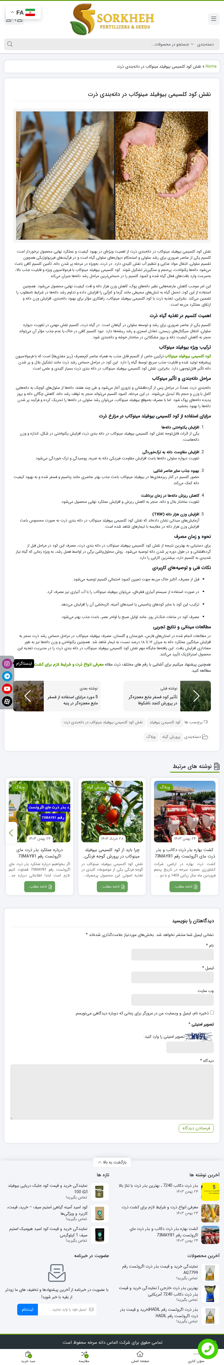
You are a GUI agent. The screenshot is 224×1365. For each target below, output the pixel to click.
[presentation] (11, 833)
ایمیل (208, 968)
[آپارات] (7, 701)
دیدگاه (207, 1061)
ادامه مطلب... (183, 886)
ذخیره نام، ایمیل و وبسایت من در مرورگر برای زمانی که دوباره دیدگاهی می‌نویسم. (142, 1013)
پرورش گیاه (171, 737)
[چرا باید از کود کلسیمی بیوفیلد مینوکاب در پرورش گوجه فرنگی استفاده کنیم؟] (112, 811)
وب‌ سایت (206, 991)
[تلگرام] (7, 676)
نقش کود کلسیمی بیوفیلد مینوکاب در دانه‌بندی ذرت (103, 722)
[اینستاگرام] (7, 664)
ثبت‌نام (27, 1309)
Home (211, 66)
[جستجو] (9, 44)
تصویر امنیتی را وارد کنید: (164, 1036)
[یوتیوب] (7, 689)
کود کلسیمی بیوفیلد (165, 722)
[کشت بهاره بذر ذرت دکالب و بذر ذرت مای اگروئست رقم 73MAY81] (185, 811)
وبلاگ (150, 737)
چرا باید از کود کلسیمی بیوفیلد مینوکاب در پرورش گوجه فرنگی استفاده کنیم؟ (112, 853)
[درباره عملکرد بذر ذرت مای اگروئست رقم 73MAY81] (39, 811)
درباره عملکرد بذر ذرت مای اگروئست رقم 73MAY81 (39, 853)
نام (210, 945)
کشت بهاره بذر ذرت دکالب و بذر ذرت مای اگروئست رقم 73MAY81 (185, 853)
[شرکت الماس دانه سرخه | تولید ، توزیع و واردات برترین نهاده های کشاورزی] (112, 19)
